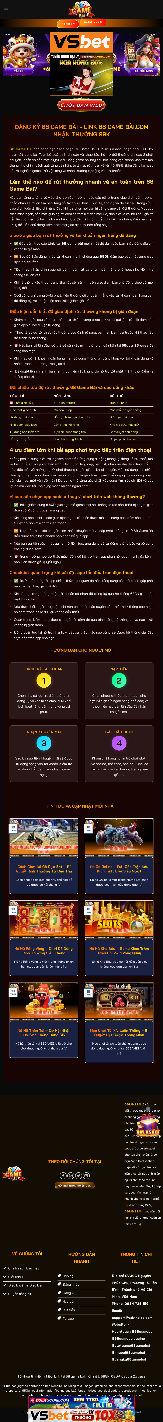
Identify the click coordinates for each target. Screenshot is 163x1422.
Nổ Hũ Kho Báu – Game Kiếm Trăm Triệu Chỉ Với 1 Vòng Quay (119, 950)
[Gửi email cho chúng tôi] (86, 1175)
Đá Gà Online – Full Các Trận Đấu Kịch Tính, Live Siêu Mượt (119, 869)
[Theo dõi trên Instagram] (70, 1175)
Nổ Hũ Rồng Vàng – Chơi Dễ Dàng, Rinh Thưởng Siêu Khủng (43, 950)
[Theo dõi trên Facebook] (63, 1175)
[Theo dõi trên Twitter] (78, 1175)
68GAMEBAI (132, 1104)
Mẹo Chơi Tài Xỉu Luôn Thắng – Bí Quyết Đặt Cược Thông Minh (119, 1032)
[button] (5, 9)
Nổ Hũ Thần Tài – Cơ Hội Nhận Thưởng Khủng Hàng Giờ (44, 1032)
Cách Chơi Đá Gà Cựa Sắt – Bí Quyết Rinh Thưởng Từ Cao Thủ (44, 869)
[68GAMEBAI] (81, 9)
